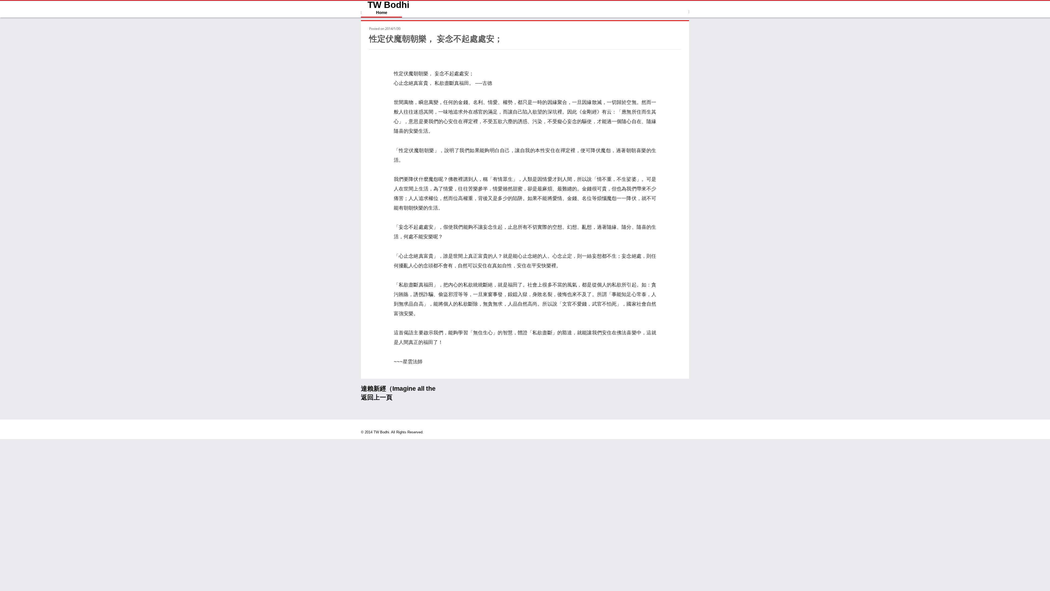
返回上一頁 (376, 397)
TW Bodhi (388, 5)
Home (381, 12)
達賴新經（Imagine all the (398, 388)
